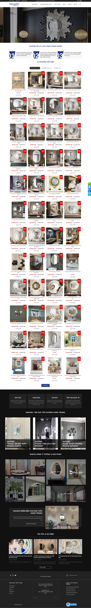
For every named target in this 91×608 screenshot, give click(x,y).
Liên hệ (11, 593)
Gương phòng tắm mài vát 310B (54, 115)
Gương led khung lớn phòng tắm (72, 271)
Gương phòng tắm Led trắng (36, 323)
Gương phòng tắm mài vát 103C (72, 115)
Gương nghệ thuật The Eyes (36, 349)
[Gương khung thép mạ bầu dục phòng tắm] (54, 339)
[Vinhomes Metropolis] (55, 472)
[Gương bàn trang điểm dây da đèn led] (18, 184)
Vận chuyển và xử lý (70, 590)
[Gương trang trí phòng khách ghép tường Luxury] (72, 365)
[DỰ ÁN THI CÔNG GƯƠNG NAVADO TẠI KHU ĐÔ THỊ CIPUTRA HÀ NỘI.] (14, 489)
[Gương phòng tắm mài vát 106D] (72, 80)
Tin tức (70, 4)
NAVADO (12, 604)
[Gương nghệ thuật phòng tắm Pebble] (36, 210)
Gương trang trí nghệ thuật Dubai (18, 323)
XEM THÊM (42, 567)
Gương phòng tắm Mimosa (54, 167)
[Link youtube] (77, 0)
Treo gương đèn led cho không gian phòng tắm (70, 556)
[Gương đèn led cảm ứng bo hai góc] (18, 365)
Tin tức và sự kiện (70, 594)
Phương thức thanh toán (71, 592)
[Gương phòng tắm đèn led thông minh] (36, 158)
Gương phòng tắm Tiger (54, 245)
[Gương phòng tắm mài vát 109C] (18, 106)
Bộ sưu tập (57, 4)
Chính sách (24, 0)
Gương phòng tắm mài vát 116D (36, 115)
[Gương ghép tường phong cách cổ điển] (72, 236)
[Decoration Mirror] (45, 25)
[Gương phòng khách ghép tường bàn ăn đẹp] (54, 365)
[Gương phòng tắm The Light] (54, 287)
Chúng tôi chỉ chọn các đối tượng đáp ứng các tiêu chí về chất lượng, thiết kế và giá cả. (72, 54)
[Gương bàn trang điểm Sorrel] (54, 80)
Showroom (11, 591)
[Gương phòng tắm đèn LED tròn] (72, 313)
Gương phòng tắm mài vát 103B (36, 141)
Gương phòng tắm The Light (54, 297)
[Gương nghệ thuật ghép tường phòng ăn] (36, 262)
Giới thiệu (11, 0)
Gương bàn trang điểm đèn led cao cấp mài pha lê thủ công (20, 556)
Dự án (64, 4)
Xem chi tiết (22, 33)
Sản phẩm (18, 0)
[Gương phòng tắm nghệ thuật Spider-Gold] (36, 287)
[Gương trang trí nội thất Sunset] (72, 158)
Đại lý (75, 4)
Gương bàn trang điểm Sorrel (54, 89)
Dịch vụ (11, 589)
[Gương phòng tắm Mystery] (72, 132)
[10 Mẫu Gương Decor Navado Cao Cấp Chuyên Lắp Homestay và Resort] (45, 546)
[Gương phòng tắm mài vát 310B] (54, 106)
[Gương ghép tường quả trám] (18, 210)
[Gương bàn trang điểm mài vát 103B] (18, 132)
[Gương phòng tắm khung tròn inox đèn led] (72, 339)
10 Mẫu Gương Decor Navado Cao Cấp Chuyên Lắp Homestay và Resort (44, 556)
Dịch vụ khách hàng (72, 583)
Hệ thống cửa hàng (73, 575)
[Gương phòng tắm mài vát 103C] (72, 106)
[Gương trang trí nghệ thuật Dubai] (18, 313)
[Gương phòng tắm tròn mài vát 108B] (72, 210)
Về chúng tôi (12, 585)
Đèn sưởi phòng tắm (45, 4)
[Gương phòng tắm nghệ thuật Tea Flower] (36, 184)
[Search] (80, 4)
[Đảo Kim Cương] (25, 467)
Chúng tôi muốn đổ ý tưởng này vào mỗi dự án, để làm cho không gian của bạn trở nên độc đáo (24, 54)
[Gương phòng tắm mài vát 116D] (36, 106)
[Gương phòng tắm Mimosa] (54, 158)
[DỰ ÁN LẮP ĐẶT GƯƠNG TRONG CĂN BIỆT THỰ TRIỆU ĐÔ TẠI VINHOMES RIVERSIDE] (35, 489)
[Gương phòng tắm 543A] (54, 262)
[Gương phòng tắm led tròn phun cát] (72, 287)
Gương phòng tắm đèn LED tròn (72, 323)
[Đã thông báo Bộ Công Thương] (74, 605)
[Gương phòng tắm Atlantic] (72, 184)
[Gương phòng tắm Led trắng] (36, 313)
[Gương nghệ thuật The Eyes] (36, 339)
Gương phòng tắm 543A (54, 271)
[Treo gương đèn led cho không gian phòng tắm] (70, 546)
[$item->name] (66, 494)
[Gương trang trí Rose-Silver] (18, 339)
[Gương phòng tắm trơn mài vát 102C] (54, 132)
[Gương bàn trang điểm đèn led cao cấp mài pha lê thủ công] (20, 546)
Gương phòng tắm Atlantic (73, 193)
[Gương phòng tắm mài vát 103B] (36, 132)
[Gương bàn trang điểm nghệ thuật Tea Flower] (36, 236)
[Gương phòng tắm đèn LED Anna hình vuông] (36, 80)
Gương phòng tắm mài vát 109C (18, 115)
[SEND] (55, 597)
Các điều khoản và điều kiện (72, 587)
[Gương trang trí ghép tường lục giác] (18, 262)
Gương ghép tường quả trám (18, 219)
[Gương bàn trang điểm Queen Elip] (18, 236)
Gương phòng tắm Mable (54, 193)
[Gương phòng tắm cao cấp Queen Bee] (54, 210)
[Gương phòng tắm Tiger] (54, 236)
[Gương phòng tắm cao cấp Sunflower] (18, 158)
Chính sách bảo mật (70, 588)
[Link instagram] (79, 0)
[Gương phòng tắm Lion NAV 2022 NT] (18, 287)
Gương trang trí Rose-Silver (18, 349)
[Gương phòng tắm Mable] (54, 184)
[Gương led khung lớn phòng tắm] (72, 262)
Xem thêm (45, 385)
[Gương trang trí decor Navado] (14, 4)
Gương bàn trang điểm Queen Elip (18, 245)
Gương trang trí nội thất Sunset (72, 167)
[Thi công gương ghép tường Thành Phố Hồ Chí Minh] (36, 365)
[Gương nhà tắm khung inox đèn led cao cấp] (18, 80)
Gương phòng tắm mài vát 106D (72, 89)
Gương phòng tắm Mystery (72, 141)
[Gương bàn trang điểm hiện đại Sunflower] (54, 313)
